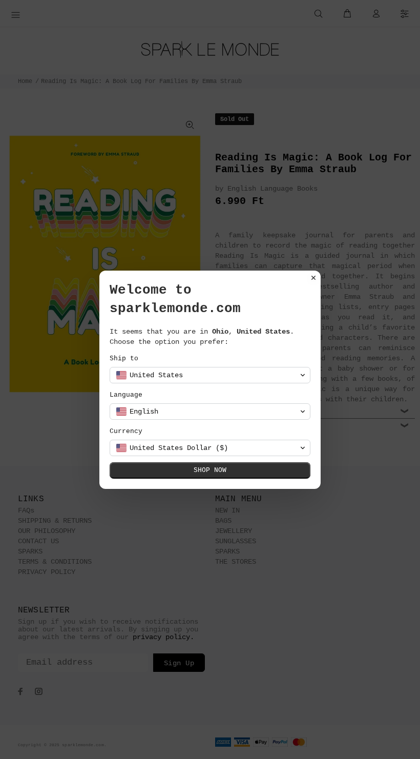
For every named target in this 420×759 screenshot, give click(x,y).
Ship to (124, 358)
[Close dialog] (313, 278)
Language (126, 395)
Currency (126, 431)
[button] (210, 375)
